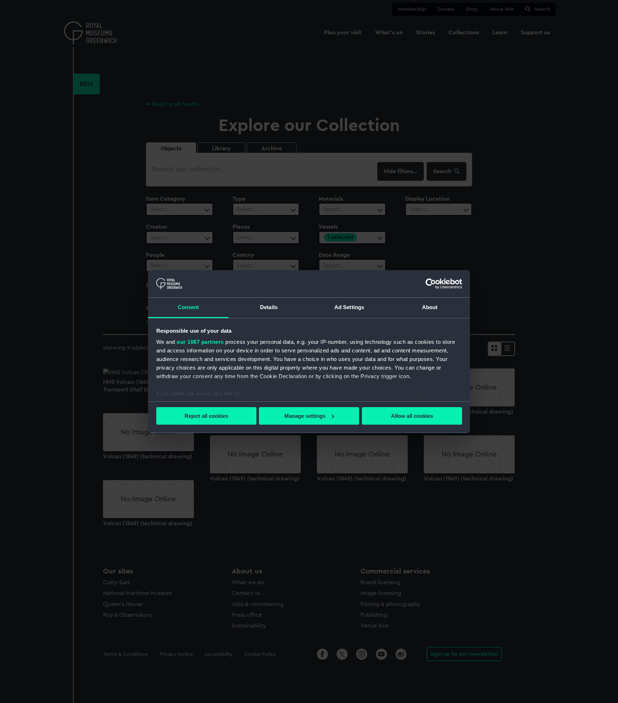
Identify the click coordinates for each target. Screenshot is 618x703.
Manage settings (304, 416)
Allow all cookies (412, 416)
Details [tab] (269, 307)
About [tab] (430, 307)
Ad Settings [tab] (349, 307)
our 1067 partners (200, 342)
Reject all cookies (206, 416)
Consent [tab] (188, 307)
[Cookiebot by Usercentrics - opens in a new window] (430, 283)
